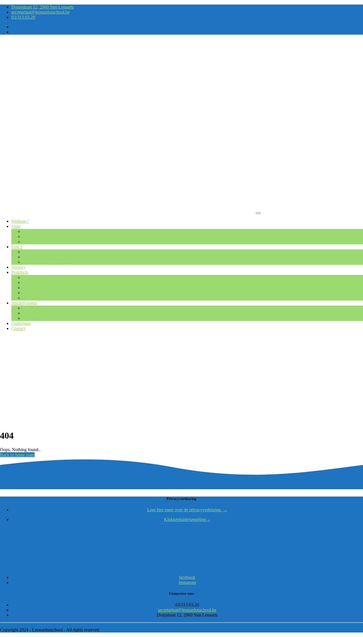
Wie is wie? (33, 277)
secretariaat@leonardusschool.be (40, 12)
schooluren (32, 282)
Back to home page (17, 454)
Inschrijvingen (24, 302)
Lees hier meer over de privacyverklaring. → (187, 509)
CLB (27, 292)
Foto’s (16, 246)
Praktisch (19, 272)
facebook (187, 577)
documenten (34, 297)
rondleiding (33, 308)
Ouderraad (20, 323)
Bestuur (30, 241)
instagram (187, 582)
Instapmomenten (37, 318)
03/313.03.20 (23, 17)
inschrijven (32, 313)
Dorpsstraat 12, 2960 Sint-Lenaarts (42, 7)
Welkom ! (20, 221)
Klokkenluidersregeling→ (187, 519)
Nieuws (18, 267)
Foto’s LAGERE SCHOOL (48, 262)
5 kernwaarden (36, 236)
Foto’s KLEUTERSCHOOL (49, 257)
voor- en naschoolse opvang (48, 287)
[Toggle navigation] (258, 213)
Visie (15, 226)
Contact (18, 328)
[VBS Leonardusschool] (128, 211)
